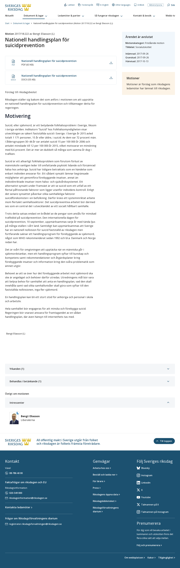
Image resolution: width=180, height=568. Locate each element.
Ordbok (140, 5)
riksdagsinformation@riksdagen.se (28, 498)
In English (104, 5)
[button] (35, 15)
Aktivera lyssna (155, 5)
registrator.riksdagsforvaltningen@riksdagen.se (35, 524)
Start (7, 23)
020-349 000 (15, 492)
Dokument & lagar (21, 23)
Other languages (122, 5)
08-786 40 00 (16, 473)
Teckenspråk (87, 5)
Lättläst (71, 5)
